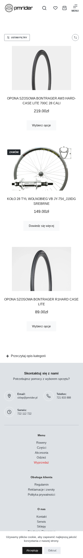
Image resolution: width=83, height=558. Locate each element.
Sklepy (41, 526)
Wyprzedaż (41, 462)
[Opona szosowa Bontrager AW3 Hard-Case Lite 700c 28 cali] (41, 68)
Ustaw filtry (19, 37)
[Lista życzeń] (55, 8)
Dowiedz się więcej (41, 225)
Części (41, 447)
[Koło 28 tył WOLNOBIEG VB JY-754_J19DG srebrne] (41, 168)
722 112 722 (24, 413)
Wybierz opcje (41, 125)
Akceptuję (32, 550)
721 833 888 (64, 397)
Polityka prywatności (41, 494)
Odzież (41, 457)
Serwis (41, 521)
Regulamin (41, 484)
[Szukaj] (44, 8)
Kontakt (41, 516)
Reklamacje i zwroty (41, 489)
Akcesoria (41, 452)
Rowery (41, 442)
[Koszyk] (64, 8)
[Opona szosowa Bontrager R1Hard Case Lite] (41, 269)
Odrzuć (52, 550)
